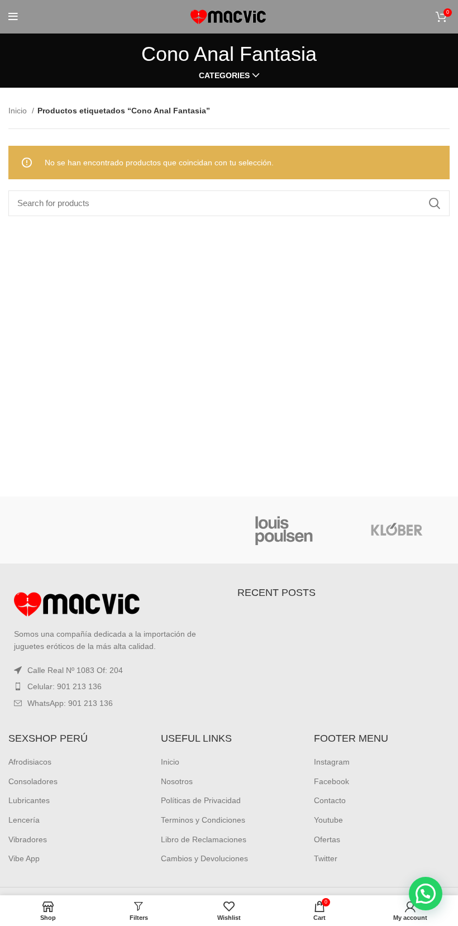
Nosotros (177, 781)
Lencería (24, 819)
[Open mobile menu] (13, 17)
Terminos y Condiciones (203, 819)
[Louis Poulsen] (285, 530)
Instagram (332, 761)
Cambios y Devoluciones (204, 858)
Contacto (330, 800)
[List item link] (114, 686)
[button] (425, 893)
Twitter (325, 858)
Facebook (331, 781)
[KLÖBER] (396, 530)
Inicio (18, 110)
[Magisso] (173, 530)
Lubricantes (29, 800)
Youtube (328, 819)
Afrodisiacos (29, 761)
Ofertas (327, 839)
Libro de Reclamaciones (203, 839)
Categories (224, 75)
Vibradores (27, 839)
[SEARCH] (435, 203)
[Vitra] (61, 530)
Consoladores (33, 781)
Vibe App (24, 858)
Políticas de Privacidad (201, 800)
